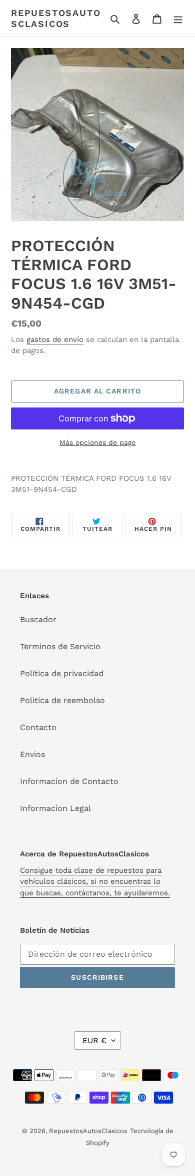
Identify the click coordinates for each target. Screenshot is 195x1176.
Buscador (38, 619)
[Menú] (178, 18)
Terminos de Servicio (60, 646)
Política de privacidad (62, 673)
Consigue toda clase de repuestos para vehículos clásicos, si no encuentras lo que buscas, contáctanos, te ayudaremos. (95, 881)
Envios (32, 754)
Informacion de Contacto (69, 781)
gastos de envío (55, 339)
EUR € (94, 1040)
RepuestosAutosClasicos (55, 18)
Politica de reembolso (62, 700)
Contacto (38, 727)
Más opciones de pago (98, 442)
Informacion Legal (55, 808)
